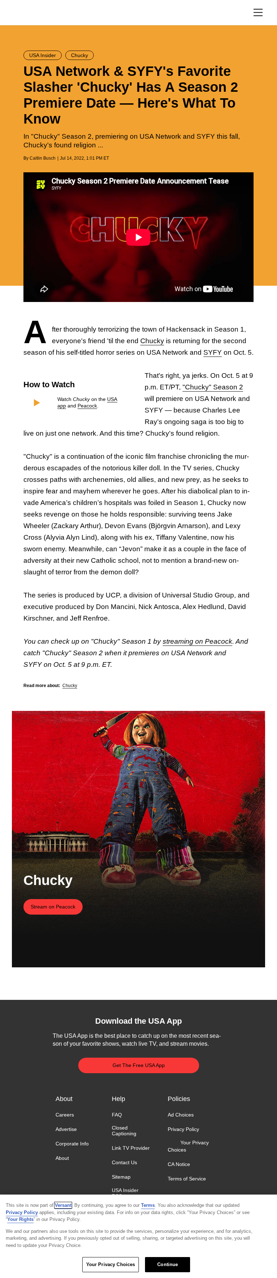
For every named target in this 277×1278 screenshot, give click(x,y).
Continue (167, 1264)
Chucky (152, 341)
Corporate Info (72, 1144)
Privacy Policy (183, 1129)
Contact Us (124, 1162)
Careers (65, 1115)
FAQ (117, 1115)
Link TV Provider (131, 1148)
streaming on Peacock (197, 641)
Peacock (87, 406)
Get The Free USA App (139, 1065)
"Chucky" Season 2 (213, 387)
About (62, 1158)
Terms (148, 1205)
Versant (63, 1205)
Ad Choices (181, 1115)
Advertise (66, 1129)
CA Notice (179, 1164)
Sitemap (121, 1177)
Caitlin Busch (43, 158)
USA (33, 12)
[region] (138, 1236)
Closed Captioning (124, 1130)
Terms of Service (187, 1179)
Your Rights (20, 1219)
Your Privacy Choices (188, 1146)
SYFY (212, 352)
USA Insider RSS (125, 1193)
